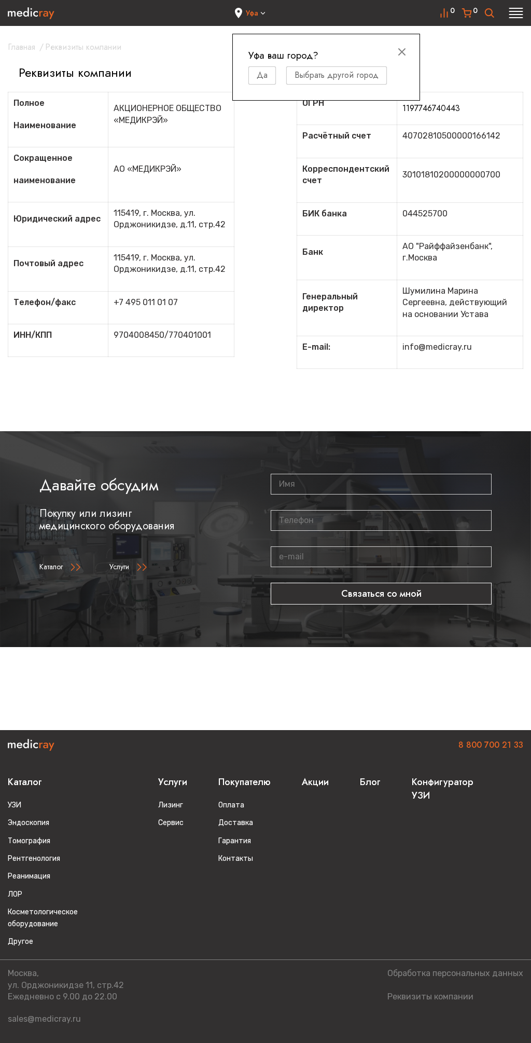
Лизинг (170, 805)
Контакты (235, 858)
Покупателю (244, 782)
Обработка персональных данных (455, 973)
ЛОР (15, 894)
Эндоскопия (28, 822)
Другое (20, 941)
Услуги (119, 566)
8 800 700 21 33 (490, 745)
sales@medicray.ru (44, 1019)
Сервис (171, 822)
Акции (315, 782)
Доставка (235, 822)
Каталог (51, 566)
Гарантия (234, 840)
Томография (29, 840)
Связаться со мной (381, 593)
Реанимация (29, 876)
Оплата (231, 805)
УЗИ (14, 805)
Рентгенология (34, 858)
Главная (21, 47)
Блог (370, 782)
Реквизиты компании (430, 996)
